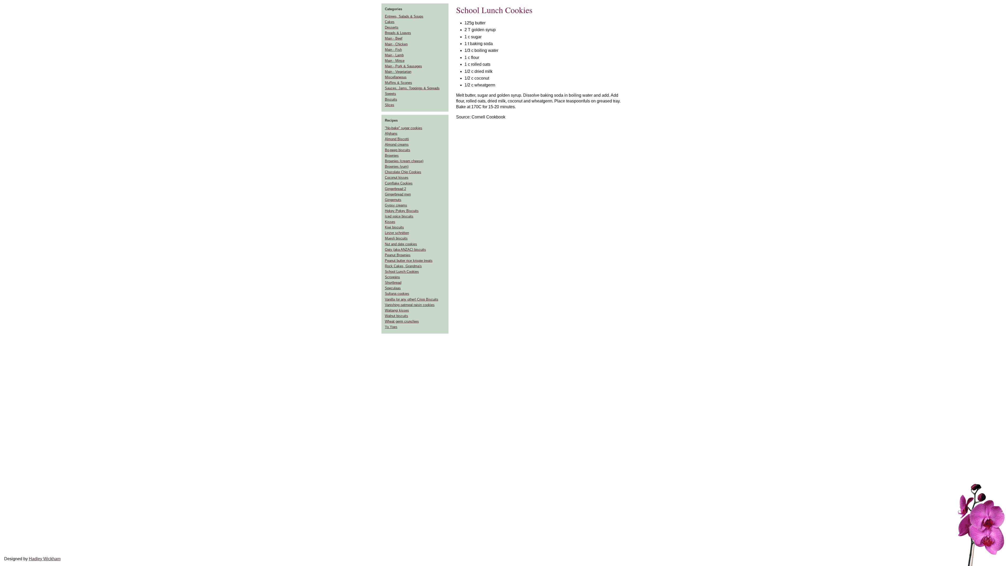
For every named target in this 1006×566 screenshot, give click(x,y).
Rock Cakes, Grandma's (403, 266)
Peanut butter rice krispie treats (409, 261)
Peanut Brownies (398, 255)
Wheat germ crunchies (402, 321)
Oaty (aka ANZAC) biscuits (405, 250)
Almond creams (397, 144)
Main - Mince (394, 61)
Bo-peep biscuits (397, 150)
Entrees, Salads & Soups (404, 16)
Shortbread (393, 283)
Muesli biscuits (396, 238)
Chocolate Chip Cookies (403, 172)
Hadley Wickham (45, 559)
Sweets (390, 94)
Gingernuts (393, 200)
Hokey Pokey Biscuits (402, 211)
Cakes (390, 22)
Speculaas (393, 288)
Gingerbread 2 (395, 189)
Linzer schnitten (397, 233)
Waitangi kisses (397, 310)
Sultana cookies (397, 294)
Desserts (391, 27)
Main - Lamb (394, 55)
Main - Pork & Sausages (403, 66)
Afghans (391, 133)
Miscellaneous (396, 77)
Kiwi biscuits (394, 227)
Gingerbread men (398, 194)
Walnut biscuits (396, 316)
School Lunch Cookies (402, 272)
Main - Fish (393, 50)
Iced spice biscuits (399, 216)
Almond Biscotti (397, 139)
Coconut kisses (396, 177)
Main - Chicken (396, 44)
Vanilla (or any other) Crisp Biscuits (411, 299)
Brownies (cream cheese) (404, 161)
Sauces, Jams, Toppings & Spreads (412, 88)
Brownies (392, 155)
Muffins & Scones (398, 83)
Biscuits (391, 99)
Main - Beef (393, 38)
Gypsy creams (396, 205)
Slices (389, 105)
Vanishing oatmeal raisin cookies (410, 305)
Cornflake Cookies (399, 183)
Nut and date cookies (401, 244)
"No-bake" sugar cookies (403, 128)
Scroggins (392, 277)
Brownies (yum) (396, 166)
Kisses (390, 222)
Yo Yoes (391, 327)
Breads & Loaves (398, 33)
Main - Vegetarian (398, 72)
